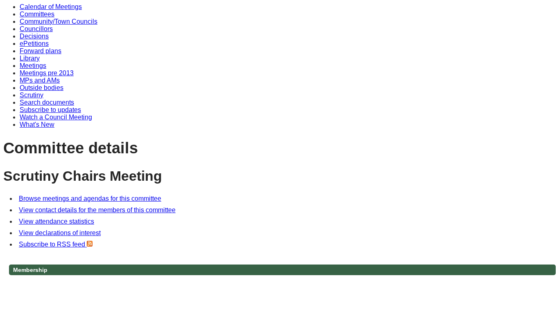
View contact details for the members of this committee (97, 209)
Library (30, 58)
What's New (37, 124)
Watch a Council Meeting (56, 117)
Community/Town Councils (58, 21)
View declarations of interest (60, 232)
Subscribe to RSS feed (53, 244)
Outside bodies (41, 87)
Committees (37, 14)
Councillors (36, 28)
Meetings (33, 65)
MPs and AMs (40, 80)
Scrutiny (31, 95)
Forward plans (40, 50)
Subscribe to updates (50, 109)
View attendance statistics (56, 221)
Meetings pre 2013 (47, 73)
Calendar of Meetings (51, 6)
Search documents (47, 102)
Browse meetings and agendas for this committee (90, 198)
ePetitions (34, 43)
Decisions (34, 36)
